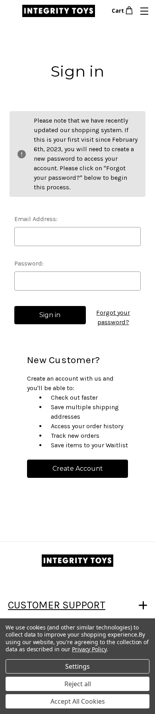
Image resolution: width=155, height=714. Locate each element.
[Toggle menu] (144, 11)
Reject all (77, 683)
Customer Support (56, 605)
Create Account (77, 468)
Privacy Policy (89, 649)
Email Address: (36, 219)
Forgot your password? (113, 317)
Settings (77, 666)
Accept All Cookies (77, 701)
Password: (29, 263)
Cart (118, 10)
